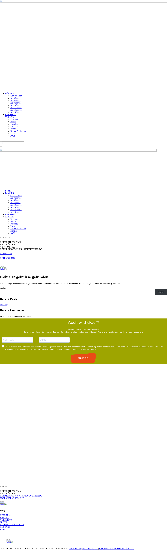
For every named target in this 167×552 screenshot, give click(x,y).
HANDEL (4, 517)
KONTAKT (5, 527)
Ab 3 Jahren (15, 98)
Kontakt (13, 133)
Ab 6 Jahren (15, 100)
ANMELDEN (83, 358)
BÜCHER (9, 93)
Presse (13, 129)
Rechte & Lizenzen (18, 131)
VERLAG (9, 117)
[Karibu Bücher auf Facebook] (3, 269)
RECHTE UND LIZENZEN (12, 524)
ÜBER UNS (5, 515)
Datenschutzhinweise (139, 346)
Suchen (3, 288)
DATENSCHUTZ (7, 258)
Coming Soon (16, 96)
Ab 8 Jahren (15, 103)
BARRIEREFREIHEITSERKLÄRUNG (116, 549)
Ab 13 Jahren (16, 107)
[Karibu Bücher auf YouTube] (5, 269)
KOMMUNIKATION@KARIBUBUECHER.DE (21, 496)
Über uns (14, 119)
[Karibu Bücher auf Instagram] (1, 269)
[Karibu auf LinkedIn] (8, 269)
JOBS (12, 136)
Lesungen (14, 126)
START (8, 191)
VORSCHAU (6, 520)
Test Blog (4, 305)
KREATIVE (10, 114)
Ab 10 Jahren (16, 105)
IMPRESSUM (6, 254)
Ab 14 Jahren (16, 110)
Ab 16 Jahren (16, 112)
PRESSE (4, 522)
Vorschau (14, 124)
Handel (13, 122)
